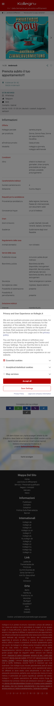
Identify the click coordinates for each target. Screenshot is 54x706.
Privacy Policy (19, 394)
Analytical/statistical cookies (19, 367)
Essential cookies (14, 360)
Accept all (27, 381)
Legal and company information (39, 394)
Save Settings (27, 388)
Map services (12, 374)
